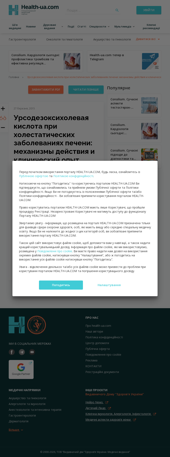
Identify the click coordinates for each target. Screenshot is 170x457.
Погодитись (61, 285)
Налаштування (109, 285)
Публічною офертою (33, 176)
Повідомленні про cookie (54, 251)
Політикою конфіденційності (73, 176)
